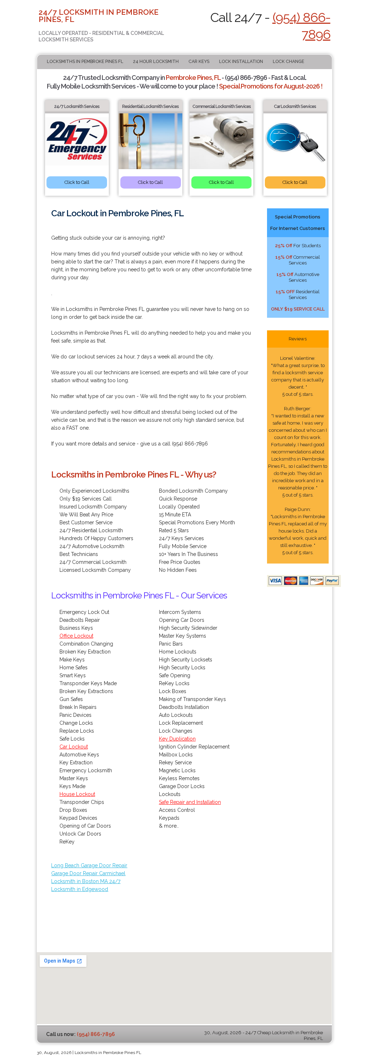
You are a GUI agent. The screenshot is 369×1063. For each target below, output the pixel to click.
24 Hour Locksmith (156, 61)
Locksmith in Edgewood (79, 889)
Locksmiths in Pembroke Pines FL (85, 61)
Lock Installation (241, 61)
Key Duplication (177, 739)
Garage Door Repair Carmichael (88, 873)
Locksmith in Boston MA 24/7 (85, 881)
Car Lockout (73, 747)
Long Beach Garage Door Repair (89, 865)
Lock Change (288, 61)
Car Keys (198, 61)
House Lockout (77, 794)
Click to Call (77, 182)
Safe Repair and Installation (190, 802)
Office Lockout (76, 636)
